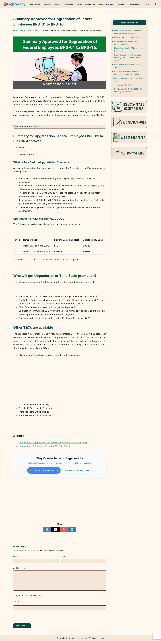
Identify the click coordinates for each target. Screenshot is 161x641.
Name (16, 556)
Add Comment (20, 568)
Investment (69, 4)
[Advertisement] (59, 384)
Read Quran (35, 4)
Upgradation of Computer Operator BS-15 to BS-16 (44, 446)
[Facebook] (47, 529)
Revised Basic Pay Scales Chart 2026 (128, 37)
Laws (79, 4)
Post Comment (22, 626)
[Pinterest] (64, 529)
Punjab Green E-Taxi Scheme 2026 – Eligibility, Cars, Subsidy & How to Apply (128, 58)
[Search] (156, 4)
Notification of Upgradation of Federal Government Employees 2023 (53, 442)
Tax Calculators (105, 4)
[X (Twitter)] (55, 529)
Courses (47, 4)
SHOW (35, 126)
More (146, 4)
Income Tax (90, 4)
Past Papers (134, 4)
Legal (56, 4)
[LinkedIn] (72, 529)
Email (64, 556)
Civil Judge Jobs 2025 (123, 85)
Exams (121, 4)
